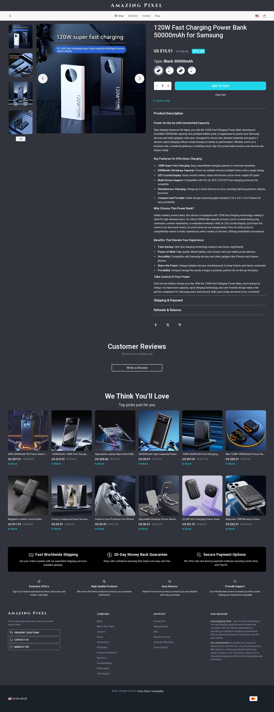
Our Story (133, 16)
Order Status (161, 647)
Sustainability (104, 663)
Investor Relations (107, 652)
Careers (101, 631)
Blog (157, 16)
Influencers (103, 642)
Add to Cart (220, 86)
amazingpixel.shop (221, 621)
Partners (102, 658)
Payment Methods (164, 642)
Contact (146, 16)
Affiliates (102, 647)
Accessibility (157, 691)
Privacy (147, 691)
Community (103, 673)
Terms (140, 691)
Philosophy (103, 668)
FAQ (156, 631)
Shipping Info (161, 626)
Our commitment (220, 643)
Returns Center (162, 637)
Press (100, 637)
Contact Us (160, 621)
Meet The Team (105, 626)
